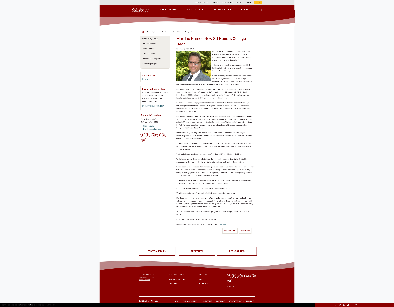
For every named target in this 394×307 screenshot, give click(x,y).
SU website (221, 224)
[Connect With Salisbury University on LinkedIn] (239, 276)
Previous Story (230, 231)
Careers (202, 279)
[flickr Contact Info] (158, 135)
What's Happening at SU (152, 59)
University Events (149, 44)
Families (239, 2)
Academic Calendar (178, 279)
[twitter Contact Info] (148, 135)
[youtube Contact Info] (164, 135)
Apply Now (197, 251)
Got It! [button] (354, 305)
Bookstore (204, 284)
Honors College (148, 79)
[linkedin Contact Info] (143, 140)
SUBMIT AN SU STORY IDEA (153, 106)
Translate (231, 287)
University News (152, 32)
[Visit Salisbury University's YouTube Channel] (248, 276)
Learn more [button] (51, 305)
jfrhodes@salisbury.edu (152, 129)
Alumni (248, 2)
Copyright (220, 301)
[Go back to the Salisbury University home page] (142, 32)
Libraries (173, 284)
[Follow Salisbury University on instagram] (253, 276)
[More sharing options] (352, 305)
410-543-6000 (144, 280)
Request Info (237, 251)
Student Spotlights (150, 64)
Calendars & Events (201, 2)
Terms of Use (207, 301)
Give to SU (203, 275)
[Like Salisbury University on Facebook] (229, 276)
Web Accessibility (190, 301)
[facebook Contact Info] (142, 135)
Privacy (175, 301)
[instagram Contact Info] (153, 135)
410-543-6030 (148, 126)
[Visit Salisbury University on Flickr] (243, 276)
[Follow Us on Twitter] (234, 276)
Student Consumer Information (242, 301)
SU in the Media (149, 54)
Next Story (245, 231)
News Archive (148, 49)
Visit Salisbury (157, 251)
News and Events (176, 275)
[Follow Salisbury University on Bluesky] (229, 281)
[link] (336, 305)
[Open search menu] (259, 8)
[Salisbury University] (140, 10)
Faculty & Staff (227, 2)
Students (215, 2)
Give (258, 2)
